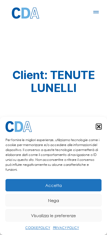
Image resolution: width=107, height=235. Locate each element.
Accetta (53, 185)
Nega (53, 200)
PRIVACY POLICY (66, 228)
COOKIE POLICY (37, 228)
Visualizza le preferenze (53, 215)
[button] (99, 126)
